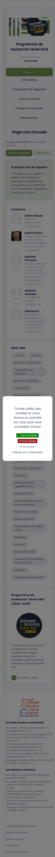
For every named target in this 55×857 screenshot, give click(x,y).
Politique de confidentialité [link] (27, 452)
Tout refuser (28, 441)
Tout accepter (28, 435)
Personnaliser (27, 446)
